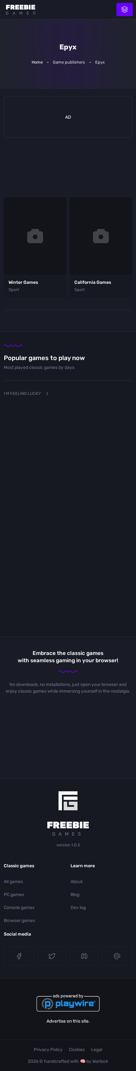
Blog (75, 894)
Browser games (19, 920)
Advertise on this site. (68, 1021)
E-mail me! (117, 956)
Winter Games (23, 282)
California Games (92, 282)
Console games (19, 907)
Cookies (77, 1049)
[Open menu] (124, 9)
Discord (84, 956)
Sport (14, 289)
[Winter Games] (35, 236)
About (77, 881)
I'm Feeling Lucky (22, 393)
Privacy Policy (48, 1049)
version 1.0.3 (68, 845)
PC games (14, 894)
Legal (96, 1049)
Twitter (52, 956)
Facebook (19, 956)
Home (37, 62)
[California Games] (101, 236)
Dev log (78, 907)
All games (13, 881)
